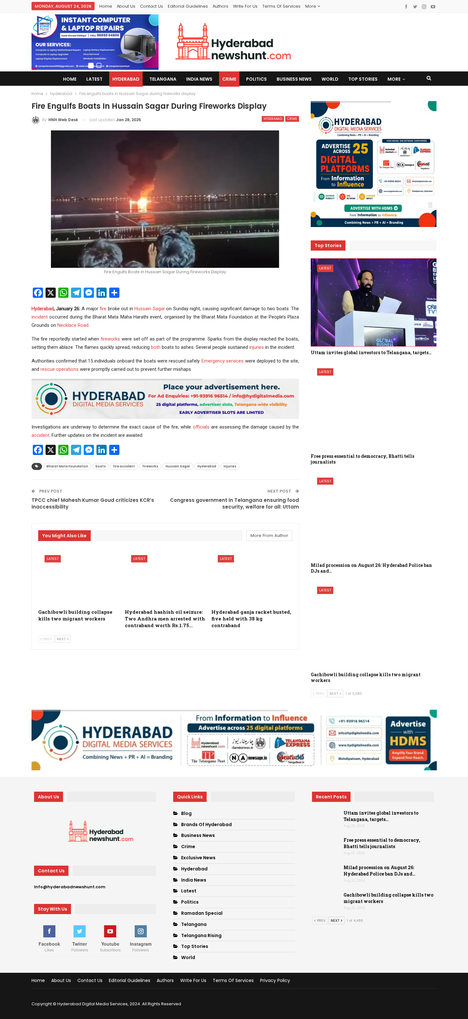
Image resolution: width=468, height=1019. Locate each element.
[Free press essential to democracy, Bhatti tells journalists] (373, 406)
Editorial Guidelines (188, 6)
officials (201, 427)
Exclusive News (198, 857)
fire (103, 309)
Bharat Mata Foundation (67, 466)
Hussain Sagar (149, 309)
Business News (294, 79)
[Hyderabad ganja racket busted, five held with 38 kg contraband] (251, 577)
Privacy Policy (275, 980)
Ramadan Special (202, 913)
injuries (256, 347)
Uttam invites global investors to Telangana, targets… (381, 816)
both (155, 347)
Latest (94, 79)
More (311, 6)
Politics (256, 79)
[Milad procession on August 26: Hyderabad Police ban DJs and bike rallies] (373, 515)
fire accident (124, 466)
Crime (229, 79)
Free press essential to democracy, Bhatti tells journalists (382, 843)
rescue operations (59, 369)
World (330, 79)
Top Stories (363, 79)
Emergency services (223, 361)
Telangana (162, 79)
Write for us (245, 6)
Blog (186, 813)
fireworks (110, 339)
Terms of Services (281, 6)
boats (101, 466)
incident (40, 317)
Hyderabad (125, 79)
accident (40, 435)
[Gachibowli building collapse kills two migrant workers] (78, 577)
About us (126, 6)
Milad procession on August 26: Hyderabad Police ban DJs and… (379, 870)
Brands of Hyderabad (206, 824)
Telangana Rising (201, 935)
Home (105, 6)
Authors (220, 6)
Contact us (151, 6)
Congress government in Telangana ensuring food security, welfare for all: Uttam (234, 503)
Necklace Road (73, 325)
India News (199, 79)
